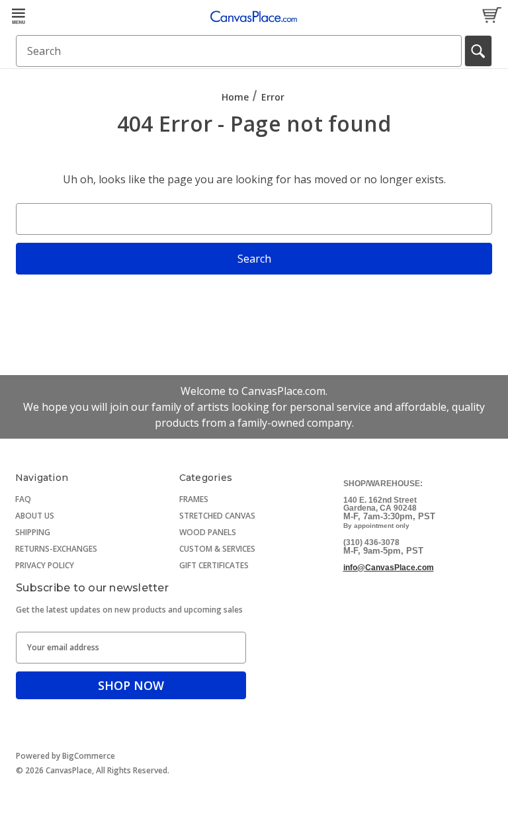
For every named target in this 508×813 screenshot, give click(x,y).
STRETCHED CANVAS (217, 515)
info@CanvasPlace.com (388, 567)
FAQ (23, 499)
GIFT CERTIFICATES (214, 565)
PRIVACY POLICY (44, 565)
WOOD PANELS (207, 532)
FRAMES (193, 499)
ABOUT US (34, 515)
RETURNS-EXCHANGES (56, 548)
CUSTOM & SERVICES (217, 548)
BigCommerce (88, 755)
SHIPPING (32, 532)
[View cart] (491, 15)
